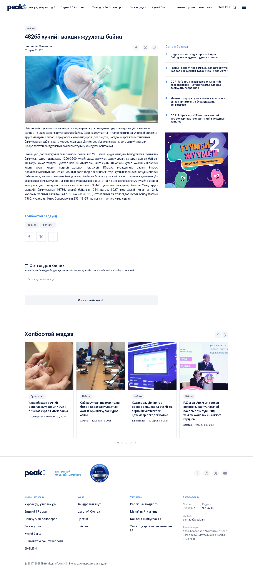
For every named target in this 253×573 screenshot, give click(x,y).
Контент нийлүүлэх (144, 519)
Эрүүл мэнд (37, 396)
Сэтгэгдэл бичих (89, 300)
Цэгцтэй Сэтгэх (88, 511)
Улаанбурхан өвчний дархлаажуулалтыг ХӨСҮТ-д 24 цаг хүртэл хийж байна (48, 407)
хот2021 (48, 224)
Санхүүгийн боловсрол (108, 7)
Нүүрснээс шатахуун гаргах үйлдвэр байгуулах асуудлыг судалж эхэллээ (194, 56)
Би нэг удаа (138, 7)
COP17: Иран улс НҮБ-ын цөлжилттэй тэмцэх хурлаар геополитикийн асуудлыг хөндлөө (198, 118)
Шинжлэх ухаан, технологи (193, 7)
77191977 (189, 508)
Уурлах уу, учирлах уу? (39, 7)
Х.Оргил (84, 420)
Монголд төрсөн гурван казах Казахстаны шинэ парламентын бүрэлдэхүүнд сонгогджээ (198, 101)
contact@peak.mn (194, 519)
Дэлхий (82, 519)
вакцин (32, 224)
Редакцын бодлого (144, 504)
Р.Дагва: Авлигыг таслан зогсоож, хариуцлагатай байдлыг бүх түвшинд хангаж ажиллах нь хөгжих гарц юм (202, 411)
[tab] (118, 442)
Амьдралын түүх (89, 504)
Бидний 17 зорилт (73, 7)
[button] (234, 7)
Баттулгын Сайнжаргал (39, 46)
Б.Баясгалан (139, 420)
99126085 (208, 508)
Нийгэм (31, 28)
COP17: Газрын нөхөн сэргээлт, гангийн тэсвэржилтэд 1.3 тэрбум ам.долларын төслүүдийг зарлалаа (196, 84)
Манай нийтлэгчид (143, 511)
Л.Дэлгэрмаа (36, 416)
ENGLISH (224, 7)
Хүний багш (160, 7)
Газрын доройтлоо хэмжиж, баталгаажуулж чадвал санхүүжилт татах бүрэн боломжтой (199, 69)
